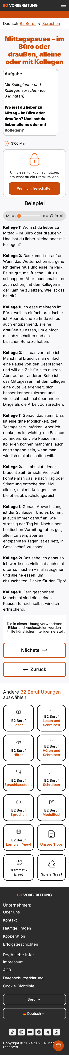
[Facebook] (38, 1032)
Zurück (38, 669)
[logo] (20, 5)
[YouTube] (30, 1032)
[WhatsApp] (56, 1032)
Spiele (51, 874)
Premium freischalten (35, 188)
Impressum (13, 962)
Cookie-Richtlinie (18, 986)
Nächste (30, 650)
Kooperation (14, 936)
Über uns (11, 912)
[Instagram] (21, 1032)
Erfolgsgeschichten (20, 944)
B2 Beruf (18, 723)
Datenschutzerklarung (23, 978)
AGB (7, 970)
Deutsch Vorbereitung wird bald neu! (34, 14)
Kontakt (10, 920)
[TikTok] (12, 1032)
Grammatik (18, 872)
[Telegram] (47, 1032)
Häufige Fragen (17, 928)
